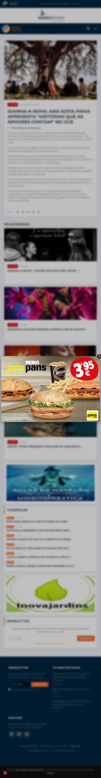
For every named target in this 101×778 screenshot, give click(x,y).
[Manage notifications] (5, 773)
